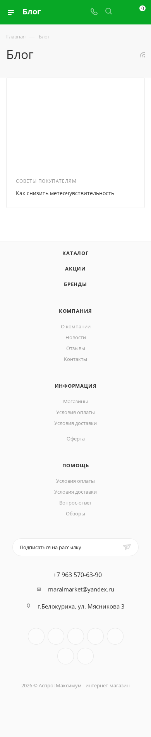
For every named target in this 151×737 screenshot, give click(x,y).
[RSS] (142, 54)
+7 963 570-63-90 (77, 575)
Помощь (75, 465)
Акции (75, 268)
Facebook (56, 636)
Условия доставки (75, 423)
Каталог (75, 253)
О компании (76, 326)
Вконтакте (36, 636)
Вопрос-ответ (75, 502)
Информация (76, 385)
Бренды (75, 284)
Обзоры (75, 513)
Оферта (76, 438)
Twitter (75, 636)
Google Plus (85, 656)
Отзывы (75, 348)
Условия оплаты (75, 412)
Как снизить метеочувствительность (65, 193)
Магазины (75, 401)
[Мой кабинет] (123, 12)
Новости (75, 337)
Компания (75, 310)
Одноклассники (65, 656)
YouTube (115, 636)
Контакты (75, 358)
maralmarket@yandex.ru (81, 589)
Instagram (95, 636)
